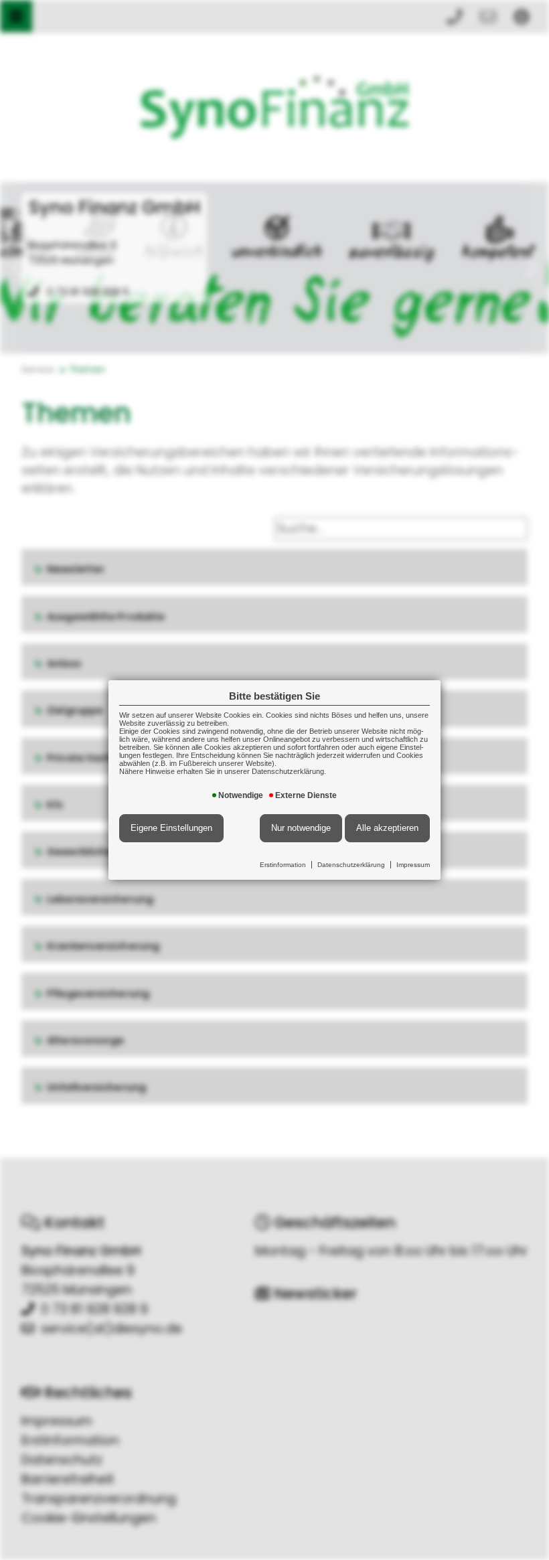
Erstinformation (283, 864)
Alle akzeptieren (387, 828)
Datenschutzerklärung (351, 864)
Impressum (413, 864)
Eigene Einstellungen (171, 828)
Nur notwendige (301, 828)
